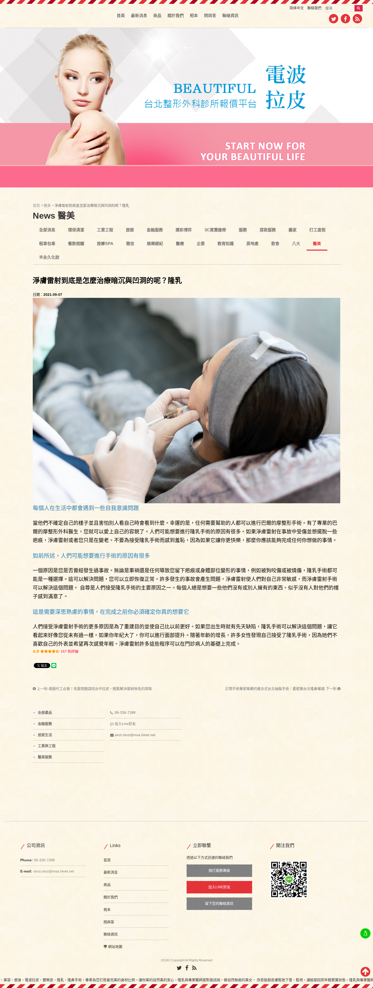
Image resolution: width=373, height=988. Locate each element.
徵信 (130, 243)
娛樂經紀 (155, 243)
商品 (157, 15)
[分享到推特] (333, 20)
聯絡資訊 (230, 15)
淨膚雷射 (58, 540)
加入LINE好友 (219, 887)
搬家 (293, 230)
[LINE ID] (365, 933)
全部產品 (45, 712)
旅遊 (130, 230)
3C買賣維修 (215, 230)
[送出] (358, 8)
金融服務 (155, 230)
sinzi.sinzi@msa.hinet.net (135, 735)
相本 (194, 15)
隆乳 (120, 588)
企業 (201, 243)
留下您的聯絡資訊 (219, 903)
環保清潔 (76, 230)
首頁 (121, 15)
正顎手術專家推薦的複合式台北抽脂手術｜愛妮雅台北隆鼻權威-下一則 (281, 689)
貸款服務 (268, 230)
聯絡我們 (314, 8)
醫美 (47, 205)
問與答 (210, 15)
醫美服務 (45, 757)
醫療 (180, 243)
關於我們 (175, 15)
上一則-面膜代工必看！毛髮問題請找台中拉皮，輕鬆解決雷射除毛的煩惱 (94, 689)
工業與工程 (47, 746)
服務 (243, 230)
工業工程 (105, 230)
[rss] (357, 20)
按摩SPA (105, 243)
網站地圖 (115, 947)
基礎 (215, 644)
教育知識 (225, 243)
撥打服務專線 (219, 870)
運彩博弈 (184, 230)
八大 (296, 243)
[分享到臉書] (345, 20)
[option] (186, 107)
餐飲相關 (76, 243)
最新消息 (139, 15)
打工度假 (317, 230)
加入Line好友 (125, 724)
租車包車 (47, 243)
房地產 (252, 243)
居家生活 (45, 735)
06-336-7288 (125, 712)
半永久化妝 (49, 257)
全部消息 (47, 230)
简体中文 (297, 8)
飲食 (275, 243)
